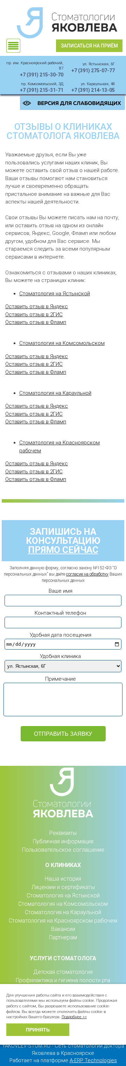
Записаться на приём (89, 46)
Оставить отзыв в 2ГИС (34, 314)
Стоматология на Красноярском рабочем (63, 920)
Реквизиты (63, 833)
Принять (38, 1029)
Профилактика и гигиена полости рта (63, 980)
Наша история (63, 878)
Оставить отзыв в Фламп (35, 322)
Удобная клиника (60, 656)
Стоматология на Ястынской (54, 293)
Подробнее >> (74, 1017)
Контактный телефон (60, 613)
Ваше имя (60, 591)
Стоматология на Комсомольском (62, 343)
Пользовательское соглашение (63, 849)
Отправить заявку (63, 734)
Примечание (60, 679)
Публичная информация (63, 841)
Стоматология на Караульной (55, 393)
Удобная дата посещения (60, 635)
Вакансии (63, 929)
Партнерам (63, 937)
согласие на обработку (87, 574)
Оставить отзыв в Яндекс (36, 306)
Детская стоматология (63, 972)
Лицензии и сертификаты (63, 887)
